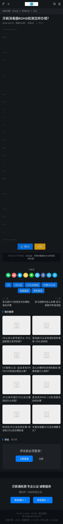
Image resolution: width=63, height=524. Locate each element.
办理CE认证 (49, 285)
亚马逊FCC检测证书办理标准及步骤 (16, 303)
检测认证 (26, 11)
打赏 (40, 246)
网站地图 (42, 513)
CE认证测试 (33, 285)
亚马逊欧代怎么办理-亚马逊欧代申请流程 (48, 303)
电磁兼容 (24, 290)
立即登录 (24, 458)
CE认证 (31, 4)
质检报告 (37, 290)
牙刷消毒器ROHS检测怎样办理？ (26, 18)
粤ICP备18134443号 (31, 516)
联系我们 (20, 500)
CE (8, 285)
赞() (39, 23)
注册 (41, 458)
